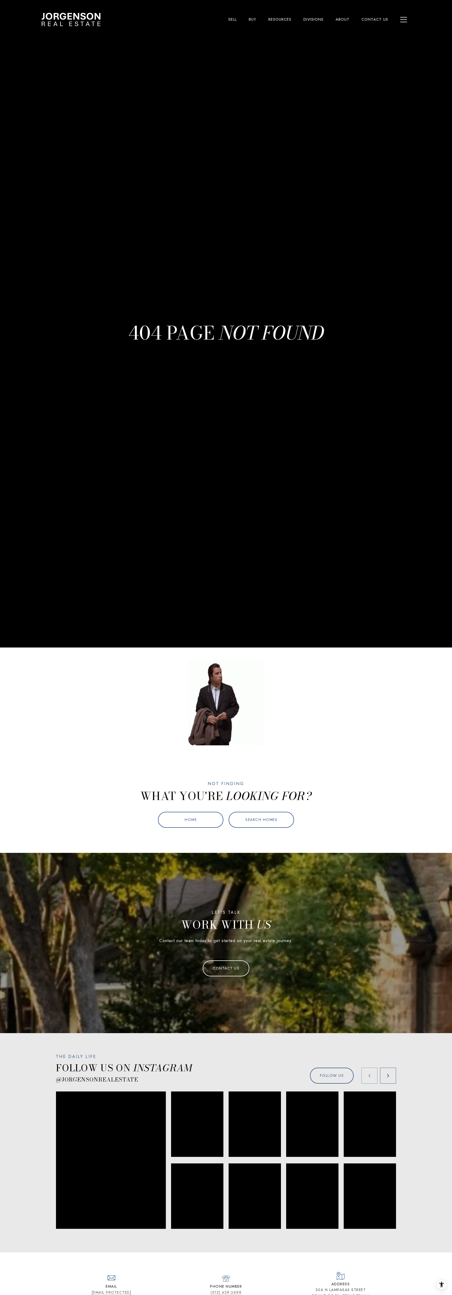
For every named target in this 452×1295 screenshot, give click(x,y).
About (342, 19)
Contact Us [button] (226, 968)
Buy (252, 19)
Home (191, 819)
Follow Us (332, 1075)
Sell (232, 19)
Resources (279, 19)
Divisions (313, 19)
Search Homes (261, 819)
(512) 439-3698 (226, 1292)
